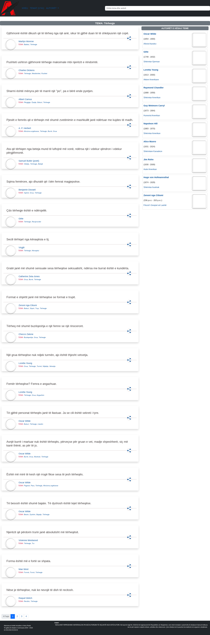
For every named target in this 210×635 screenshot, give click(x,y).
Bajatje (39, 514)
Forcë (32, 572)
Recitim (27, 601)
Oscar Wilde (25, 421)
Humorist (147, 115)
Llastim (40, 424)
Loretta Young (26, 363)
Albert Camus (26, 99)
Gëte (21, 218)
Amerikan (156, 98)
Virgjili (22, 247)
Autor (146, 169)
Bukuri (39, 102)
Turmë (39, 366)
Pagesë (27, 486)
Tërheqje (33, 44)
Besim (26, 514)
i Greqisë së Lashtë (158, 205)
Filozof (146, 205)
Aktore (146, 80)
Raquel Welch (26, 598)
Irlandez (152, 44)
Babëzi (26, 44)
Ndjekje (45, 366)
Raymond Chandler (154, 87)
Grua (55, 131)
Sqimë (26, 193)
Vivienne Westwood (29, 540)
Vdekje (26, 164)
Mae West (24, 569)
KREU (25, 8)
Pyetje (34, 102)
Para (32, 486)
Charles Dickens (27, 70)
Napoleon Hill (151, 123)
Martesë (37, 457)
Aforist (146, 44)
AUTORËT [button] (51, 8)
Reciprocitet (36, 222)
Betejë (40, 164)
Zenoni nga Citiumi (28, 305)
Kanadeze (157, 151)
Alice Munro (150, 141)
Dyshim (32, 514)
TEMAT (37, 8)
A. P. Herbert (25, 128)
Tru (33, 543)
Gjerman (156, 62)
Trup (37, 308)
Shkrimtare (148, 151)
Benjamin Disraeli (28, 190)
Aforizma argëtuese (31, 131)
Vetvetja (52, 366)
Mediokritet (36, 73)
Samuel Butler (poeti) (29, 161)
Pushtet (44, 73)
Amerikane (154, 80)
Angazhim (40, 395)
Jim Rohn (148, 159)
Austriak (155, 187)
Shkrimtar (148, 62)
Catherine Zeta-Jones (30, 276)
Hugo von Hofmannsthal (156, 177)
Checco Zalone (26, 334)
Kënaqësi (35, 251)
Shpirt (32, 308)
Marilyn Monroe (27, 41)
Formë (26, 572)
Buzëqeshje (28, 337)
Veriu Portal (27, 626)
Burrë (50, 131)
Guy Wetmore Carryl (154, 105)
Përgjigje (27, 102)
